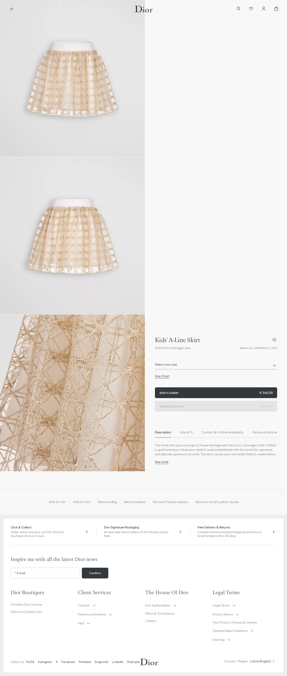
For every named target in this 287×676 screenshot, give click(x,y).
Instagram (45, 662)
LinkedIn (118, 662)
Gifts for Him (82, 502)
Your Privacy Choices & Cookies (235, 622)
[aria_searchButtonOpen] (238, 9)
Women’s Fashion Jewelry (170, 502)
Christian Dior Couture (26, 604)
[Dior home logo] (143, 9)
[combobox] (216, 366)
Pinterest (85, 662)
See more (161, 462)
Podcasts (133, 662)
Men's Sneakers (135, 502)
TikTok (30, 662)
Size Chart (162, 376)
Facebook (68, 662)
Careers (150, 621)
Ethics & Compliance (159, 613)
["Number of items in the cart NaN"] (276, 9)
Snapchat (101, 662)
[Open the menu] (11, 9)
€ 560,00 (216, 393)
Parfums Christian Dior (26, 612)
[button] (72, 78)
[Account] (263, 9)
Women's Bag (107, 502)
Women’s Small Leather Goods (217, 502)
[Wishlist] (251, 9)
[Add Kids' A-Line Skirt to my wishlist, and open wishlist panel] (274, 340)
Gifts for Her (57, 502)
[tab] (163, 432)
